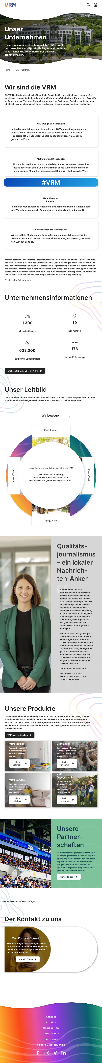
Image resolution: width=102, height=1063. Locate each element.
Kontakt (51, 1016)
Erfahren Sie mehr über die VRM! (22, 371)
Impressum (51, 1039)
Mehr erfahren (17, 763)
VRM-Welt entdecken (17, 735)
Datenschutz (51, 1033)
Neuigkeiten (51, 1028)
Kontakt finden (26, 959)
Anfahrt (51, 1022)
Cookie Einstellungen (51, 1044)
